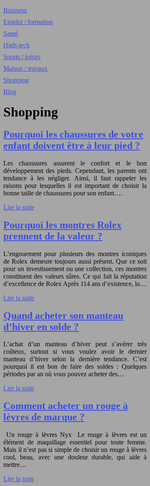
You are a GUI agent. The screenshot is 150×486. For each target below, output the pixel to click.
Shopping (16, 80)
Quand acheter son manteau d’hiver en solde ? (63, 321)
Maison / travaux (25, 68)
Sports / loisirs (21, 56)
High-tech (16, 45)
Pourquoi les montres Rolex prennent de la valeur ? (62, 231)
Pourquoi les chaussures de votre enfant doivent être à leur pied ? (73, 140)
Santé (10, 33)
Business (15, 10)
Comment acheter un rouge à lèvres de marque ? (65, 411)
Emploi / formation (28, 21)
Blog (9, 91)
